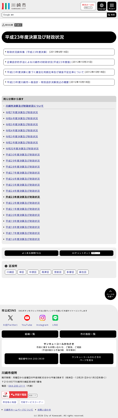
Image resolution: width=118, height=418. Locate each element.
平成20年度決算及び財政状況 (23, 215)
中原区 (33, 272)
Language (102, 8)
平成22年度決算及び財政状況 (23, 203)
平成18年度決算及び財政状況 (23, 227)
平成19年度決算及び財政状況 (23, 221)
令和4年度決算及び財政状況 (22, 130)
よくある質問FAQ (31, 253)
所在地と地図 (9, 402)
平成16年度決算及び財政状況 (23, 239)
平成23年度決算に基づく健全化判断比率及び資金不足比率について (56, 72)
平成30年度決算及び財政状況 (23, 155)
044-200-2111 (16, 386)
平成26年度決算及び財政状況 (23, 179)
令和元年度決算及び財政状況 (22, 148)
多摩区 (70, 272)
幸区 (21, 272)
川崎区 (10, 272)
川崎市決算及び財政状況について (25, 106)
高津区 (45, 272)
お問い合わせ (44, 410)
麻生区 (83, 272)
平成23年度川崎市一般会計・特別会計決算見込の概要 (48, 82)
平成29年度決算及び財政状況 (23, 161)
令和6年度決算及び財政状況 (22, 118)
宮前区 (58, 272)
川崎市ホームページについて (18, 410)
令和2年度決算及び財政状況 (22, 142)
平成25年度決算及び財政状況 (23, 185)
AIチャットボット (85, 253)
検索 (113, 15)
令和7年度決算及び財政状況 (22, 112)
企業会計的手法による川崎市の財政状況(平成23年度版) (50, 62)
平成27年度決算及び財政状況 (23, 173)
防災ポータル (88, 6)
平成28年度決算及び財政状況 (23, 167)
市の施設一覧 (88, 334)
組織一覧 (30, 334)
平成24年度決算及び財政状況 (23, 191)
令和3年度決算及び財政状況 (22, 136)
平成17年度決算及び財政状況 (23, 233)
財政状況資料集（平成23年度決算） (37, 52)
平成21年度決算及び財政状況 (23, 209)
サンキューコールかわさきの (86, 358)
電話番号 (31, 359)
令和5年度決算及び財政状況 (22, 124)
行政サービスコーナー (32, 402)
